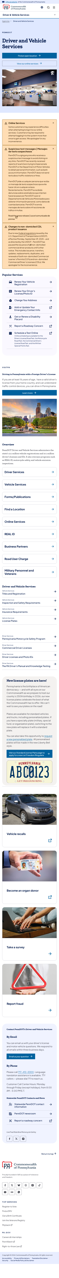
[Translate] (41, 7)
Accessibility (7, 1258)
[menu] (54, 7)
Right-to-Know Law (11, 1246)
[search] (48, 7)
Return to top (47, 1154)
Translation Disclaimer (40, 1258)
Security (5, 1260)
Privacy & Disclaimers (22, 1258)
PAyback (6, 1225)
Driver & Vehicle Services (16, 15)
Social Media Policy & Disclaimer (22, 1260)
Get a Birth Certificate (12, 1216)
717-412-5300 (26, 1072)
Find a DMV (7, 1211)
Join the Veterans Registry (13, 1220)
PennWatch (7, 1242)
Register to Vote (9, 1206)
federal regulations (27, 233)
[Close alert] (53, 123)
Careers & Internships (12, 1237)
